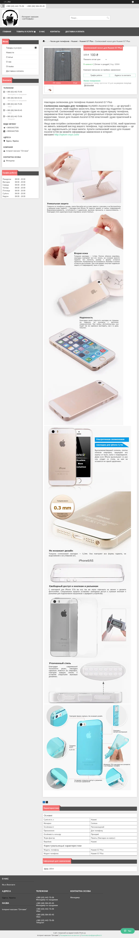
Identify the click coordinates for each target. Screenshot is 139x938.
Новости (10, 52)
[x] (47, 803)
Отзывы (10, 66)
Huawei (74, 41)
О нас (42, 32)
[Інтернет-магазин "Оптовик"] (10, 18)
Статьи (9, 57)
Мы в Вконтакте (8, 885)
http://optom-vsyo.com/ (66, 134)
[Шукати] (107, 18)
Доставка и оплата (74, 32)
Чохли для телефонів (59, 41)
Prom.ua (82, 933)
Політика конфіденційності (91, 935)
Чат (129, 931)
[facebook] (44, 803)
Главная (7, 32)
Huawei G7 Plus (86, 41)
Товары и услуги (24, 32)
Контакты (55, 32)
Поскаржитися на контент (70, 935)
